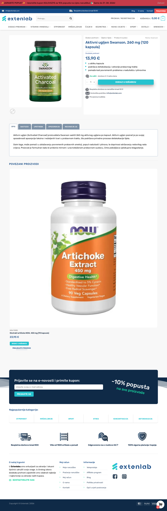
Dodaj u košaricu (125, 82)
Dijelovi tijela (106, 38)
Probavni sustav (121, 38)
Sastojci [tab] (24, 127)
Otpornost (59, 27)
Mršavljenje (75, 27)
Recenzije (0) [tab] (71, 127)
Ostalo (145, 27)
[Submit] (70, 18)
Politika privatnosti (95, 482)
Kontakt (150, 11)
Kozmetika (101, 27)
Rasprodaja (161, 11)
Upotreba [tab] (38, 127)
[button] (123, 18)
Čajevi (88, 27)
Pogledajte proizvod (22, 348)
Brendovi (158, 27)
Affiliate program (94, 472)
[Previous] (10, 360)
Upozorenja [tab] (54, 127)
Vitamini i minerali (40, 27)
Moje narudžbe (69, 467)
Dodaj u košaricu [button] (19, 343)
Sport (133, 27)
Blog (133, 11)
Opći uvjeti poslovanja (96, 488)
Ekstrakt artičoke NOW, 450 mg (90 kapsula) (29, 333)
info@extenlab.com (12, 11)
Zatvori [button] (160, 3)
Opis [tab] (13, 127)
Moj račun (67, 477)
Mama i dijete (118, 27)
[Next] (18, 109)
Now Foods (14, 330)
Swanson (154, 38)
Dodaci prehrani (16, 27)
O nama (141, 11)
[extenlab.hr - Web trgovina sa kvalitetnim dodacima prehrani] (17, 18)
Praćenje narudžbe (71, 472)
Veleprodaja (92, 467)
